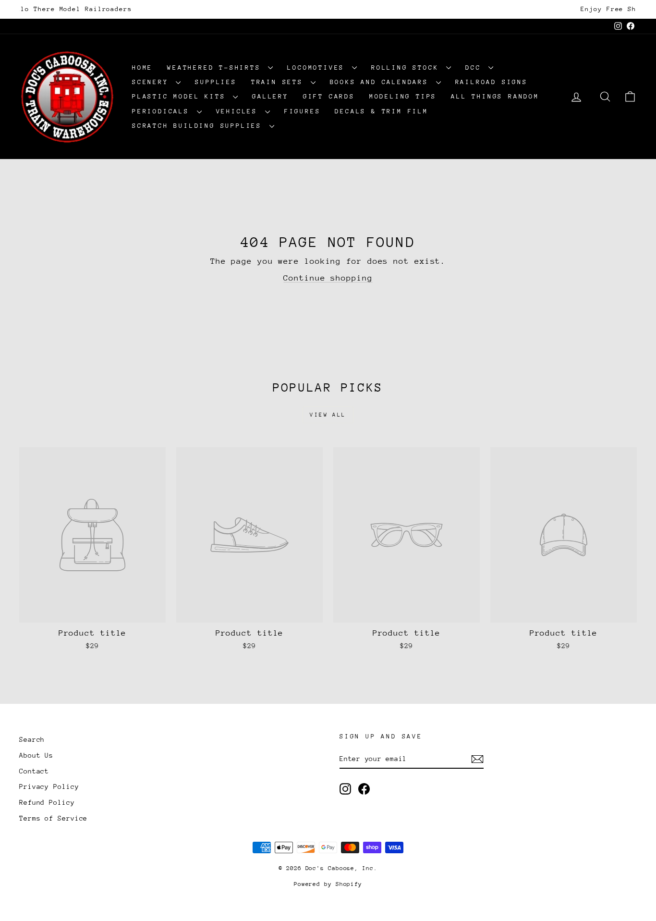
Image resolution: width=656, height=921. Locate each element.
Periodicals (163, 111)
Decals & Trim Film (381, 111)
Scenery (152, 82)
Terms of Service (53, 818)
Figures (302, 111)
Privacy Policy (49, 786)
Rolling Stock (407, 67)
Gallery (270, 96)
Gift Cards (329, 96)
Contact (34, 771)
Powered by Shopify (328, 884)
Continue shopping (327, 277)
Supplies (215, 82)
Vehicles (239, 111)
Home (142, 67)
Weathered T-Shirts (216, 67)
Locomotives (318, 67)
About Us (36, 755)
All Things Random (495, 96)
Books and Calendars (382, 82)
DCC (475, 67)
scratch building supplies (199, 125)
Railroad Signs (491, 82)
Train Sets (279, 82)
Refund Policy (47, 802)
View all (328, 415)
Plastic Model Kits (181, 96)
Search (32, 739)
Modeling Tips (403, 96)
